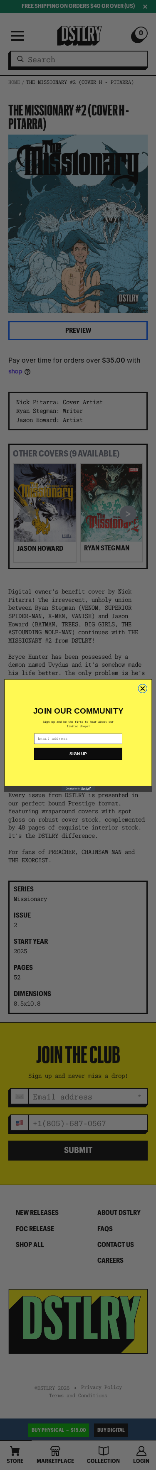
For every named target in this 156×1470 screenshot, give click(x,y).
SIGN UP (78, 753)
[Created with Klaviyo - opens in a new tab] (78, 788)
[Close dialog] (142, 688)
